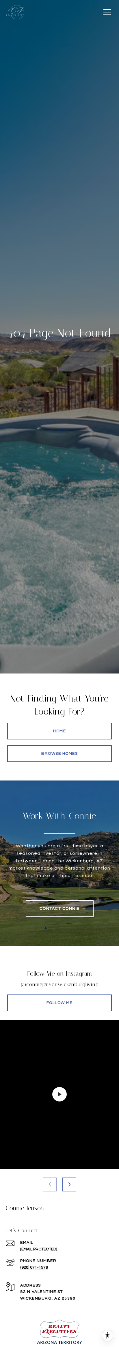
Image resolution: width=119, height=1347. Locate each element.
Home (59, 731)
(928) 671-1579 (34, 1267)
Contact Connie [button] (60, 909)
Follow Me (60, 1003)
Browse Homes (59, 754)
